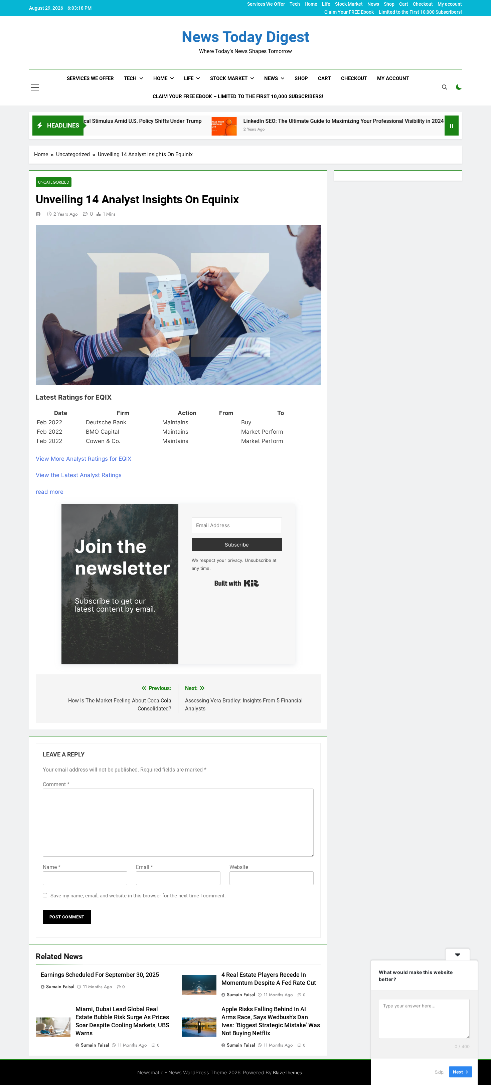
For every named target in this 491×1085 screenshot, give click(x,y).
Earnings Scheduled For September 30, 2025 (100, 974)
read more (49, 491)
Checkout (423, 4)
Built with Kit (236, 583)
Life (326, 4)
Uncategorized (53, 182)
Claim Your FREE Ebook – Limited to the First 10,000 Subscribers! (393, 12)
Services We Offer (266, 4)
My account (450, 4)
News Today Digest (245, 37)
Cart (403, 4)
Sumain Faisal (60, 986)
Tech (295, 4)
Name (51, 867)
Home (311, 4)
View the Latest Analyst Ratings (79, 475)
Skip (439, 1071)
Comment (56, 784)
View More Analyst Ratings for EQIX (83, 458)
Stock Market (349, 4)
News (373, 4)
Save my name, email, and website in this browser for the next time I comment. (138, 896)
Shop (389, 4)
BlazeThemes (287, 1072)
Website (238, 867)
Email (144, 867)
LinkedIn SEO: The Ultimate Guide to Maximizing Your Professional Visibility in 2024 (304, 121)
